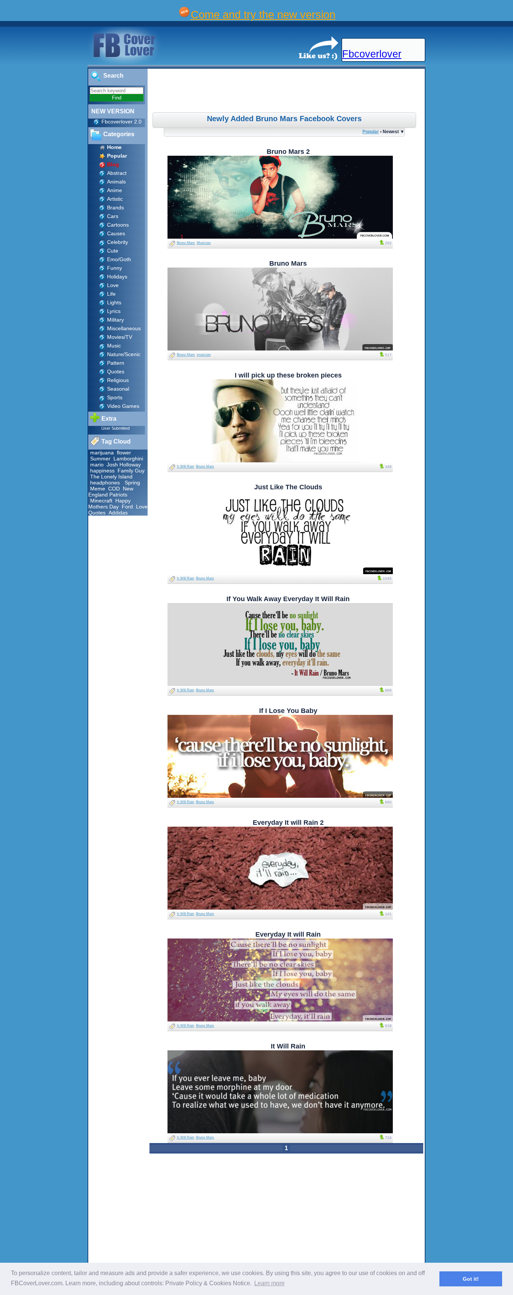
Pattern (115, 363)
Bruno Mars (186, 243)
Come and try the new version (263, 14)
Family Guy (131, 471)
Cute (112, 251)
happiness (102, 471)
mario (97, 465)
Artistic (115, 199)
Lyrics (114, 311)
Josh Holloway (124, 465)
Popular (370, 131)
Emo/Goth (119, 259)
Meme (97, 489)
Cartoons (118, 225)
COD (114, 489)
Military (115, 320)
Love (113, 285)
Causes (116, 233)
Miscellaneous (124, 328)
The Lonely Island (111, 477)
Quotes (115, 371)
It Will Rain (185, 466)
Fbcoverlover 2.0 (121, 122)
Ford (127, 507)
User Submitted (115, 428)
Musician (204, 243)
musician (204, 354)
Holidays (117, 277)
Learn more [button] (269, 1283)
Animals (116, 182)
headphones (105, 483)
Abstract (117, 173)
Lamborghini (128, 459)
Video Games (123, 406)
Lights (114, 302)
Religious (118, 380)
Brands (115, 208)
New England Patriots (110, 492)
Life (111, 294)
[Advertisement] (287, 91)
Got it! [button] (471, 1279)
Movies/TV (119, 337)
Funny (114, 268)
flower (124, 453)
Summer (100, 459)
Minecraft (101, 501)
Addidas (118, 513)
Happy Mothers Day (109, 504)
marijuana (102, 453)
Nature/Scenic (123, 354)
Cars (112, 216)
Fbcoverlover (371, 54)
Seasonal (118, 389)
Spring (132, 483)
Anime (114, 190)
